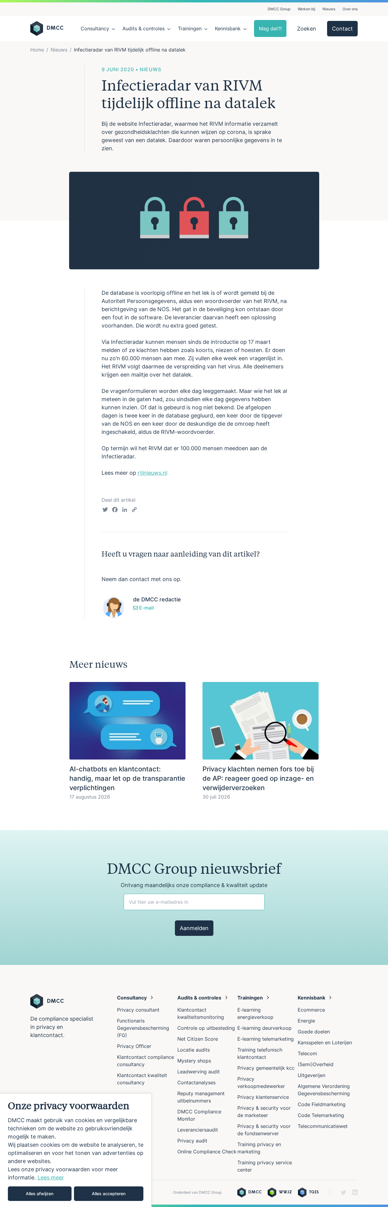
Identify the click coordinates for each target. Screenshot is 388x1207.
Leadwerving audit (198, 1072)
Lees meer (51, 1177)
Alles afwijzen (39, 1193)
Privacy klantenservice (263, 1097)
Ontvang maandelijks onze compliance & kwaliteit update (194, 885)
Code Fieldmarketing (322, 1104)
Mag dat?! (270, 28)
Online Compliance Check (206, 1152)
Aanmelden (194, 928)
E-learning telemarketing (265, 1039)
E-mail (146, 608)
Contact (342, 28)
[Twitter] (105, 510)
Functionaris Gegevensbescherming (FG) (143, 1028)
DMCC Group (279, 9)
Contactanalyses (196, 1082)
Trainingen (190, 28)
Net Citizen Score (197, 1039)
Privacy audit (192, 1141)
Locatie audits (193, 1050)
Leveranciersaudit (197, 1130)
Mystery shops (194, 1061)
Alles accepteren (108, 1193)
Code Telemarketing (321, 1115)
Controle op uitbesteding (206, 1028)
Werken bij (306, 9)
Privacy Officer (134, 1046)
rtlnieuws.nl (152, 473)
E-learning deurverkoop (264, 1028)
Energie (306, 1021)
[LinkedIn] (124, 510)
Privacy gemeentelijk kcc (266, 1068)
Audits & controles (143, 28)
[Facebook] (115, 510)
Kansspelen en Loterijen (325, 1042)
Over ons (350, 9)
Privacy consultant (138, 1010)
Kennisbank (228, 28)
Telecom (307, 1053)
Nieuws (329, 9)
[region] (76, 1150)
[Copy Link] (134, 510)
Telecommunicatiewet (323, 1126)
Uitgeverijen (311, 1075)
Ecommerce (311, 1010)
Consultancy (95, 28)
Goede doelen (314, 1032)
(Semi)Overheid (315, 1064)
